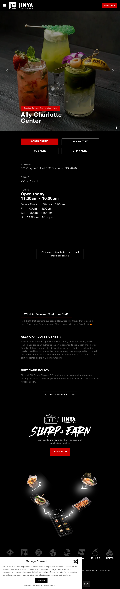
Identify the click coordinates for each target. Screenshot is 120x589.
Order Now (110, 6)
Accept (41, 580)
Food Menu (40, 151)
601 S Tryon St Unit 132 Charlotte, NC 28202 (49, 168)
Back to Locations (62, 395)
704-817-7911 (29, 181)
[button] (75, 561)
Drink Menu (80, 151)
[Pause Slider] (116, 127)
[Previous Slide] (7, 71)
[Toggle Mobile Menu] (4, 5)
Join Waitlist (85, 143)
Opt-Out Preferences (33, 586)
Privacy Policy (50, 586)
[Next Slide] (113, 71)
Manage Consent (106, 571)
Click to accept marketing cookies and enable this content (60, 254)
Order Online (44, 142)
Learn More (60, 452)
